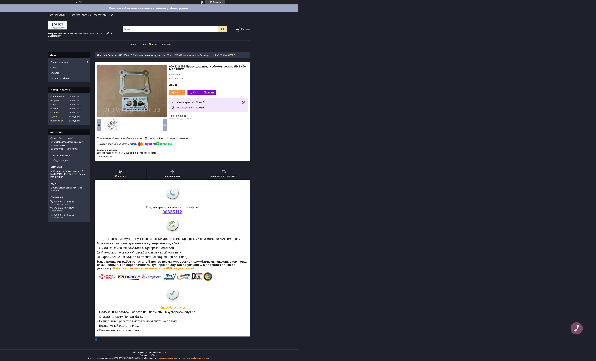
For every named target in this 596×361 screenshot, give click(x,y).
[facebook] (96, 340)
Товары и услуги (59, 62)
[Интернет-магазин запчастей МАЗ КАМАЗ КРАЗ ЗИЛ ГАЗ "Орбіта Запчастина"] (83, 25)
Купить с (198, 92)
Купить (179, 92)
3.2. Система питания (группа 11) (148, 55)
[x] (99, 340)
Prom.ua (162, 352)
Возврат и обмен (59, 78)
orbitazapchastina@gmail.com (68, 142)
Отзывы (54, 73)
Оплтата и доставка (160, 44)
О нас (143, 44)
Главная (131, 44)
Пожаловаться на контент (169, 358)
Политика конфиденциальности (196, 358)
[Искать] (222, 29)
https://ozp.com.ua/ (63, 138)
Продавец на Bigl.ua (149, 355)
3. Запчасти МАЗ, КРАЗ (117, 55)
